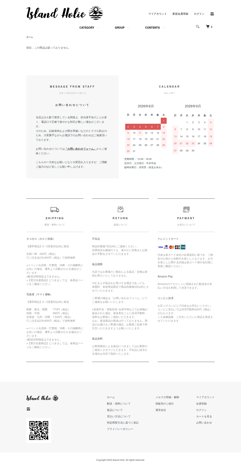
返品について (115, 410)
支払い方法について (119, 416)
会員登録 (201, 403)
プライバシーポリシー (120, 429)
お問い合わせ (204, 422)
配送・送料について (119, 403)
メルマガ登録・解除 (167, 397)
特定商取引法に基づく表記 (123, 422)
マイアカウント (157, 13)
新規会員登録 (180, 13)
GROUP (119, 27)
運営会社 (161, 410)
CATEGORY (86, 27)
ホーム (29, 36)
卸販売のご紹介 (165, 403)
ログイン (199, 13)
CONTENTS (152, 27)
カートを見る (204, 416)
